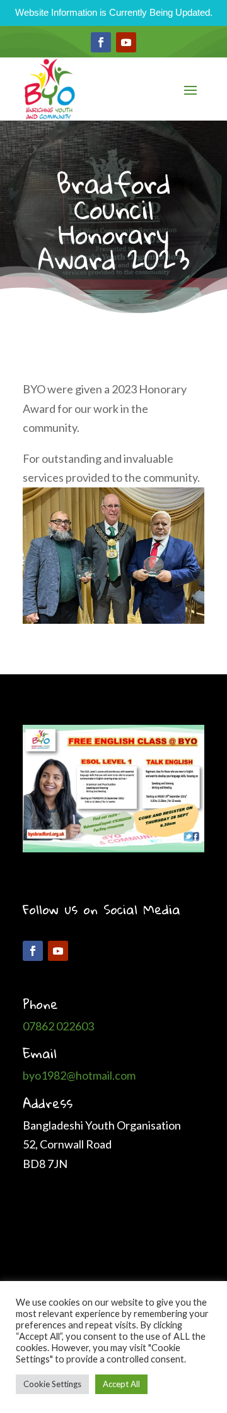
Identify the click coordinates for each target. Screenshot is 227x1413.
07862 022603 (58, 1026)
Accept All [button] (121, 1384)
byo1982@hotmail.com (79, 1075)
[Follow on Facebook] (101, 42)
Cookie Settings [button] (52, 1384)
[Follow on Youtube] (126, 42)
